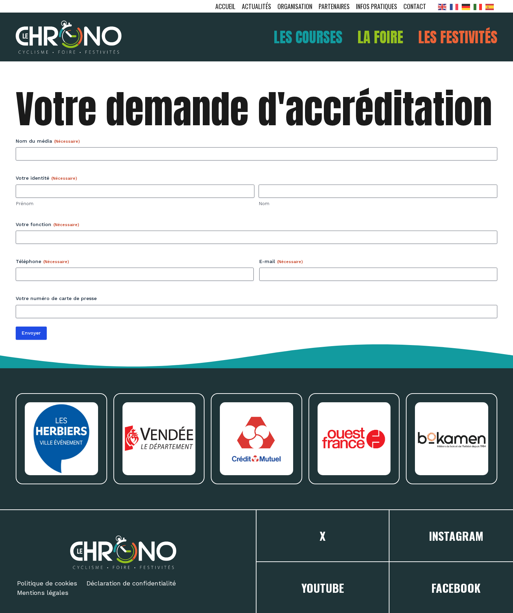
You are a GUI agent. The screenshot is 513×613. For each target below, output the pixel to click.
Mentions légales (42, 592)
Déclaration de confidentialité (131, 583)
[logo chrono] (68, 37)
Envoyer (31, 333)
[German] (468, 6)
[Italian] (479, 6)
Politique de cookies (47, 583)
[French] (456, 6)
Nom (264, 203)
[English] (444, 6)
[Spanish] (491, 6)
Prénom (25, 203)
